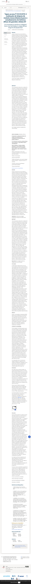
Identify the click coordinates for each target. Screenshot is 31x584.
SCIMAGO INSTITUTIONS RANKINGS (17, 29)
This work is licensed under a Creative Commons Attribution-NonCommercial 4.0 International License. (20, 546)
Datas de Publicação (5, 42)
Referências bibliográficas (6, 39)
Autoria (9, 29)
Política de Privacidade (14, 582)
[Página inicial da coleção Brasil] (3, 568)
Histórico (5, 44)
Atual (11, 7)
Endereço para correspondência (17, 168)
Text (5, 36)
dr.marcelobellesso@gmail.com (17, 529)
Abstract (5, 34)
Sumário (5, 7)
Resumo (5, 32)
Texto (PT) (22, 7)
